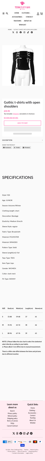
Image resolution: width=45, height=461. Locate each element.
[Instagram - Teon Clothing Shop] (24, 32)
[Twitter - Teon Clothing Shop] (13, 32)
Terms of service (22, 451)
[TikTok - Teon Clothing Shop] (28, 32)
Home (9, 29)
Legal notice (29, 453)
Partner (26, 449)
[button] (22, 129)
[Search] (7, 13)
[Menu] (3, 13)
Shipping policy (33, 451)
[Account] (38, 13)
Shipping (16, 114)
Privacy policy (12, 451)
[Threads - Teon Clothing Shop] (17, 32)
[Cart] (41, 13)
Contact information (18, 453)
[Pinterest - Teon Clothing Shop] (31, 32)
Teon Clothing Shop (16, 449)
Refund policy (34, 449)
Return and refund (11, 118)
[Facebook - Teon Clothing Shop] (20, 32)
